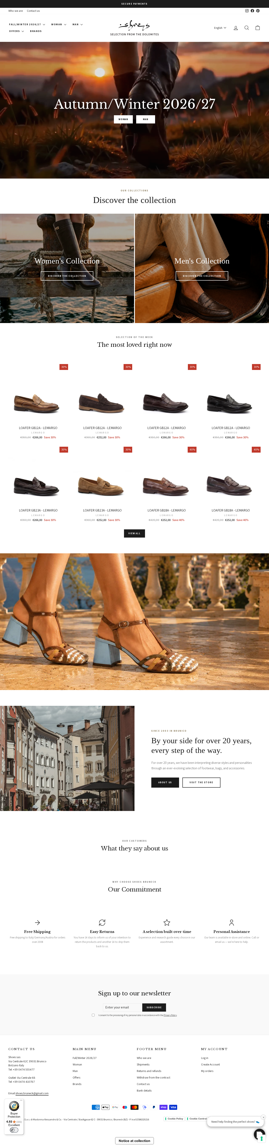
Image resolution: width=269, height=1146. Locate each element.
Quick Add (38, 419)
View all (134, 533)
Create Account (210, 1064)
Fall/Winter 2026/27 (25, 24)
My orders (207, 1071)
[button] (259, 1134)
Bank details (144, 1090)
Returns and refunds (149, 1071)
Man (76, 24)
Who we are (15, 11)
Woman (57, 24)
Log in (204, 1058)
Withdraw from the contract (153, 1077)
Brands (36, 31)
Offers (15, 31)
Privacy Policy (170, 1015)
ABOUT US (165, 782)
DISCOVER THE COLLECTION (67, 275)
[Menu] (21, 1101)
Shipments (143, 1064)
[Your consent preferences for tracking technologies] (262, 1139)
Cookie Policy (175, 1118)
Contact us (33, 11)
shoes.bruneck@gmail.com (32, 1093)
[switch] (14, 1130)
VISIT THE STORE (201, 782)
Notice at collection (134, 1141)
